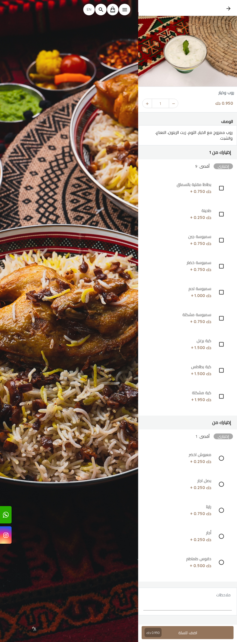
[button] (187, 152)
